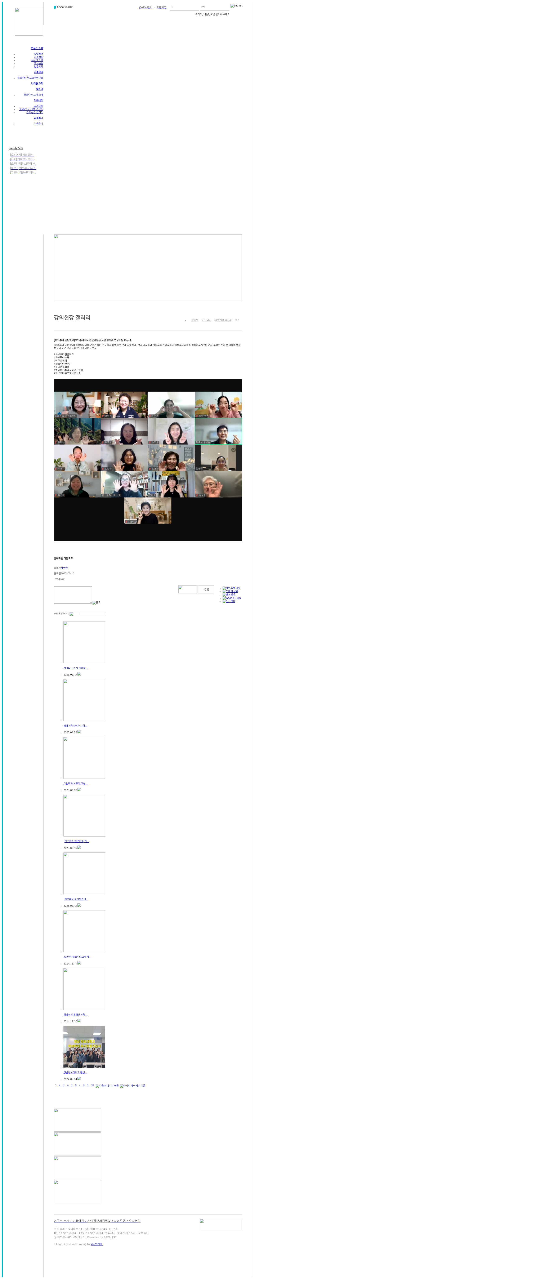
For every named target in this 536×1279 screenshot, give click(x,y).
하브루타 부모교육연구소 (30, 78)
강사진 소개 (37, 60)
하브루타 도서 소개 (33, 95)
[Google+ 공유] (232, 598)
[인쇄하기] (229, 601)
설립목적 (38, 54)
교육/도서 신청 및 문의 (31, 109)
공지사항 (38, 106)
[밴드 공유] (229, 594)
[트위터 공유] (230, 591)
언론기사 (38, 66)
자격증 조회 (37, 83)
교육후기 (38, 123)
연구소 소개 (37, 48)
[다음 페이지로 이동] (107, 1085)
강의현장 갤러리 (34, 112)
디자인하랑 (97, 1244)
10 (92, 1085)
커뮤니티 (38, 100)
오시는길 (38, 63)
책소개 (39, 89)
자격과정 (38, 72)
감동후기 (38, 118)
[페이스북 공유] (231, 588)
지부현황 (38, 57)
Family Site (16, 148)
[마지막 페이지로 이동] (132, 1085)
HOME (194, 320)
